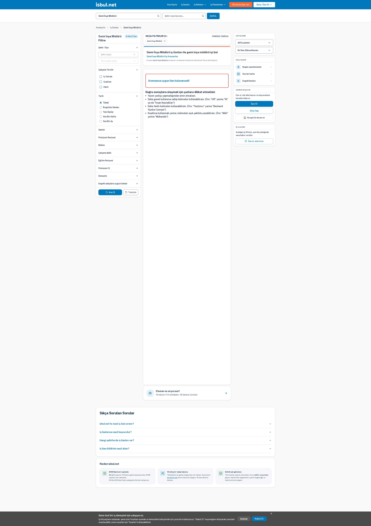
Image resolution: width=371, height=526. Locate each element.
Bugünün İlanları (111, 107)
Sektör (101, 130)
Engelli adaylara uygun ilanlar (112, 183)
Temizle (132, 192)
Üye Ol (254, 104)
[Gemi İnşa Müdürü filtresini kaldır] (165, 41)
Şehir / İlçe (103, 47)
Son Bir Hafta (109, 117)
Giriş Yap (254, 111)
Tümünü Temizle (220, 36)
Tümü (106, 103)
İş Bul (213, 16)
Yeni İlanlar (108, 112)
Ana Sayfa (172, 4)
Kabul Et (259, 519)
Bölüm (101, 145)
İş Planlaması (216, 4)
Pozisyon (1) (104, 168)
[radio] (101, 103)
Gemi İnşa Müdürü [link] (132, 27)
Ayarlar (244, 519)
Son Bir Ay (108, 121)
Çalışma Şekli (104, 153)
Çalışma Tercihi (105, 70)
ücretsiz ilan (172, 478)
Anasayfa (100, 27)
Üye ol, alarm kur (256, 141)
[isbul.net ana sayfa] (106, 5)
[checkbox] (101, 76)
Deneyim (102, 176)
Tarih (100, 96)
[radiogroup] (118, 112)
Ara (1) (112, 192)
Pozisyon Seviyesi (107, 137)
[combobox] (118, 54)
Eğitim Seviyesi (105, 160)
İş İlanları (185, 4)
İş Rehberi (198, 4)
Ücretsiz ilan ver (240, 4)
